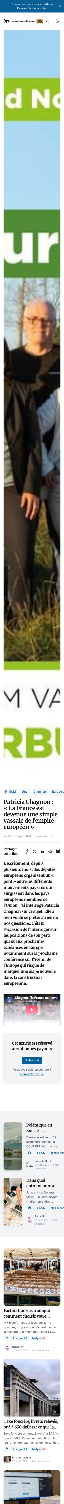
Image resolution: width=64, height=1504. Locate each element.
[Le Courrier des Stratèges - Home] (23, 21)
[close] (60, 6)
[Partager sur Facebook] (26, 851)
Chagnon (39, 791)
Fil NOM (10, 791)
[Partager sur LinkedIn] (42, 851)
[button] (47, 21)
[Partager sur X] (34, 851)
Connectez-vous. (32, 1074)
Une (24, 791)
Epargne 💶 (20, 1338)
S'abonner (32, 1060)
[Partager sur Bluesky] (58, 851)
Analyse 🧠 (38, 1338)
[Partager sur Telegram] (50, 851)
